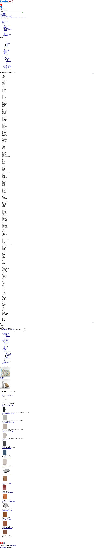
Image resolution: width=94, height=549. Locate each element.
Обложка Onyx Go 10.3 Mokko (7, 474)
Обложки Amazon (7, 58)
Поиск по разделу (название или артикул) (7, 328)
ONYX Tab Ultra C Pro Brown (7, 510)
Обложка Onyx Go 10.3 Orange (7, 492)
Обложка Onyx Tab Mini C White (7, 431)
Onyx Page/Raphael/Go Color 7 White (8, 422)
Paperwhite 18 (8, 61)
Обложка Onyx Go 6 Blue (6, 448)
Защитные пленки (7, 361)
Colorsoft (7, 44)
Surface (5, 57)
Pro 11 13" (6, 54)
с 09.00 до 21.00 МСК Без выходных (6, 16)
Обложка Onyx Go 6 (5, 439)
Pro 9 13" (5, 55)
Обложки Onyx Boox (7, 66)
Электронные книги (5, 333)
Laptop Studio (6, 50)
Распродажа (4, 70)
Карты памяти (6, 362)
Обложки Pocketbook (7, 65)
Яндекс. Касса (6, 28)
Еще (11, 72)
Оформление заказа (7, 25)
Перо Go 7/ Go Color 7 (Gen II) (7, 395)
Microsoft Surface (5, 340)
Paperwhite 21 (8, 354)
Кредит (5, 27)
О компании (24, 17)
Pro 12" (5, 53)
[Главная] (2, 329)
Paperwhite (8, 43)
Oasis (7, 64)
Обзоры (12, 17)
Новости (8, 17)
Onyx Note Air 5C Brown (6, 519)
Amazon (5, 41)
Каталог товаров (3, 17)
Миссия (5, 32)
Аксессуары (4, 56)
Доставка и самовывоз (8, 29)
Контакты (7, 18)
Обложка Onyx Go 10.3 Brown (7, 483)
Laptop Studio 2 (6, 49)
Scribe (7, 45)
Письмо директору (7, 34)
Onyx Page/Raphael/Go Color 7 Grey (8, 413)
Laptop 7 (5, 51)
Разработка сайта (3, 547)
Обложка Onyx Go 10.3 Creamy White (8, 501)
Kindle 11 (7, 60)
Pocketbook (6, 46)
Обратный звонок (3, 9)
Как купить (19, 17)
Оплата (5, 26)
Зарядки (5, 68)
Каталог (9, 329)
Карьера (5, 33)
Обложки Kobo (6, 67)
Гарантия (5, 30)
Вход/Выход (6, 10)
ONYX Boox (6, 47)
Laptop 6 (5, 52)
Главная (5, 329)
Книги (16, 17)
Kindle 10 (7, 59)
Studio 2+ (5, 48)
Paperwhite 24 (8, 355)
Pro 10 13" (6, 347)
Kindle (7, 42)
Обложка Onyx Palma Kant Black (7, 405)
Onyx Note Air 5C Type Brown (7, 528)
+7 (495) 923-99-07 (3, 8)
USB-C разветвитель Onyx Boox (7, 466)
